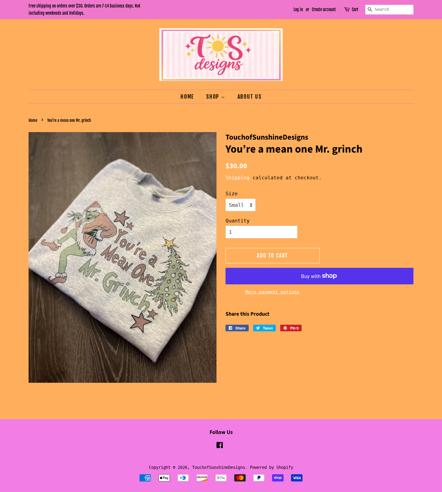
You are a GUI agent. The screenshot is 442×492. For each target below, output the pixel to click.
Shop (213, 96)
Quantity (238, 221)
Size (232, 193)
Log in (298, 9)
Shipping (238, 178)
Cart (355, 9)
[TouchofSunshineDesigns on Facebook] (219, 446)
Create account (324, 9)
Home (187, 96)
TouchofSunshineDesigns (218, 467)
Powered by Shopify (271, 467)
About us (250, 96)
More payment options (272, 292)
